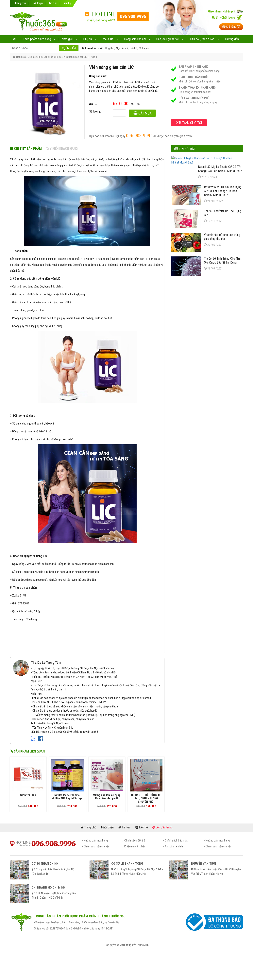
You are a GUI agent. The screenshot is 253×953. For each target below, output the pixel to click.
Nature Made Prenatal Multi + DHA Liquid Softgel (67, 796)
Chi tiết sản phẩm (27, 148)
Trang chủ (20, 3)
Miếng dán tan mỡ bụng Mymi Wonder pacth (107, 796)
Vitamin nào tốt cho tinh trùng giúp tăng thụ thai (222, 237)
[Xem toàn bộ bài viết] (21, 667)
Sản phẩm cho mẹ (52, 56)
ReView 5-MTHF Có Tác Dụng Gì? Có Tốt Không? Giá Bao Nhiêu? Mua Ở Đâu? (222, 191)
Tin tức (53, 3)
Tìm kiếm (70, 48)
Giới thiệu (37, 3)
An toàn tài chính (174, 846)
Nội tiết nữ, (122, 48)
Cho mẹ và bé (35, 56)
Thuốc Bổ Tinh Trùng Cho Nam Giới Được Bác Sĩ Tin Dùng (223, 261)
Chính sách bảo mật (176, 840)
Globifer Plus (28, 795)
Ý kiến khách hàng (63, 148)
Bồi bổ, (133, 48)
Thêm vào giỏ (145, 113)
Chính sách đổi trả (134, 840)
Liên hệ (67, 3)
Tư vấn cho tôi (190, 123)
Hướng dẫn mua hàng (96, 840)
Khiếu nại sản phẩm (135, 846)
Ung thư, (110, 48)
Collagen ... (144, 48)
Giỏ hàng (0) (233, 26)
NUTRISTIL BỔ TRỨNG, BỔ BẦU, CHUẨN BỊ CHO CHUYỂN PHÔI (146, 798)
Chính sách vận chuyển (97, 846)
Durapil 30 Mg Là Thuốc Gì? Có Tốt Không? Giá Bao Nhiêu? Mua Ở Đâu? (220, 169)
